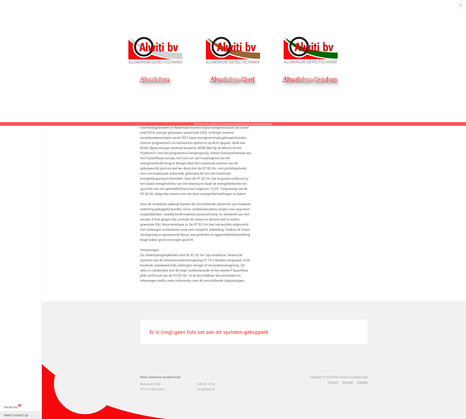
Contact (333, 382)
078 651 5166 (206, 384)
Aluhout (233, 50)
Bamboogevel (311, 50)
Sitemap (347, 382)
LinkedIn (362, 382)
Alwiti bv (155, 50)
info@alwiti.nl (206, 389)
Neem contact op (16, 415)
